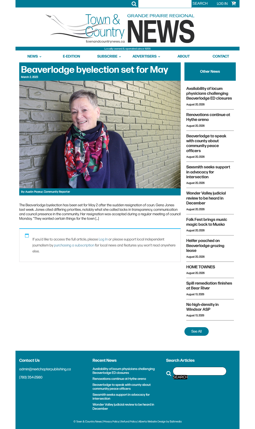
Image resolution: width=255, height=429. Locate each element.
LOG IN (222, 3)
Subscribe (107, 56)
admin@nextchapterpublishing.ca (45, 369)
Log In (103, 239)
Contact (221, 56)
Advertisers (145, 56)
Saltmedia (176, 421)
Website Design (156, 421)
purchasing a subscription (74, 245)
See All (196, 331)
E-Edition (71, 56)
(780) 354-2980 (30, 377)
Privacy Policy (111, 421)
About (184, 56)
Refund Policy (129, 421)
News (32, 56)
